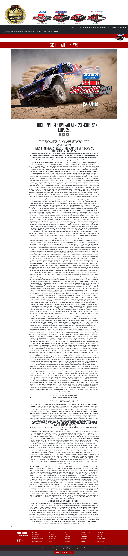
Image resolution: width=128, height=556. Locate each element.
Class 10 (50, 541)
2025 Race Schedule (35, 534)
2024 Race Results (35, 536)
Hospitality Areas (100, 541)
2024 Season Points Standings (37, 538)
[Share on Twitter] (63, 134)
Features (66, 539)
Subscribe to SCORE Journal (22, 537)
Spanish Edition (84, 536)
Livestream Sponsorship (101, 539)
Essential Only (65, 553)
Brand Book (99, 536)
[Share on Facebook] (60, 134)
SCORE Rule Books (35, 539)
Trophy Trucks (51, 534)
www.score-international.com (64, 161)
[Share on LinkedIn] (67, 134)
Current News (67, 536)
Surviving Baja (67, 534)
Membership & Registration (37, 541)
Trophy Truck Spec (52, 538)
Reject (71, 553)
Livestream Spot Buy (101, 538)
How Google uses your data (67, 550)
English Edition (84, 534)
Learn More (56, 550)
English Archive (84, 538)
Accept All (57, 553)
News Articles (67, 541)
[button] (14, 31)
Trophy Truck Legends (52, 536)
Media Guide (83, 541)
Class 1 (50, 539)
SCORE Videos (67, 538)
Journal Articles (84, 539)
